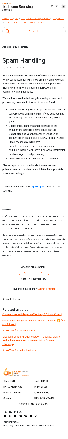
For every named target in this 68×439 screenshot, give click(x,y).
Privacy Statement (12, 392)
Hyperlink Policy (41, 392)
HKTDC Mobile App (12, 387)
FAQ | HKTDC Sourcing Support (35, 18)
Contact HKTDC (41, 381)
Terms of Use (40, 387)
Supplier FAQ (58, 18)
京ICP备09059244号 (44, 398)
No (42, 273)
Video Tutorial (11, 22)
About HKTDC (10, 381)
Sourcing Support (10, 18)
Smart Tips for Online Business (19, 330)
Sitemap (7, 398)
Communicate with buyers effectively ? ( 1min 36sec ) (32, 314)
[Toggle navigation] (63, 6)
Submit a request (46, 288)
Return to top (9, 299)
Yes (26, 273)
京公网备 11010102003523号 (33, 404)
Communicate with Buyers (32, 22)
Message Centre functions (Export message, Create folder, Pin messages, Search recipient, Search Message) (31, 340)
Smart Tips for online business (19, 350)
